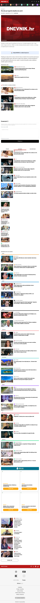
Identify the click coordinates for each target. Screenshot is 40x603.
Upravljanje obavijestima (21, 597)
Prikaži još (9, 560)
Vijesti (3, 4)
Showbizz (13, 4)
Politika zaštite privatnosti (20, 592)
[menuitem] (36, 1)
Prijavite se (20, 141)
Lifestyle (19, 4)
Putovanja (24, 4)
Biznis (34, 4)
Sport (8, 4)
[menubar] (36, 2)
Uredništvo (20, 587)
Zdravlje (30, 4)
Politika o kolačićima (20, 594)
